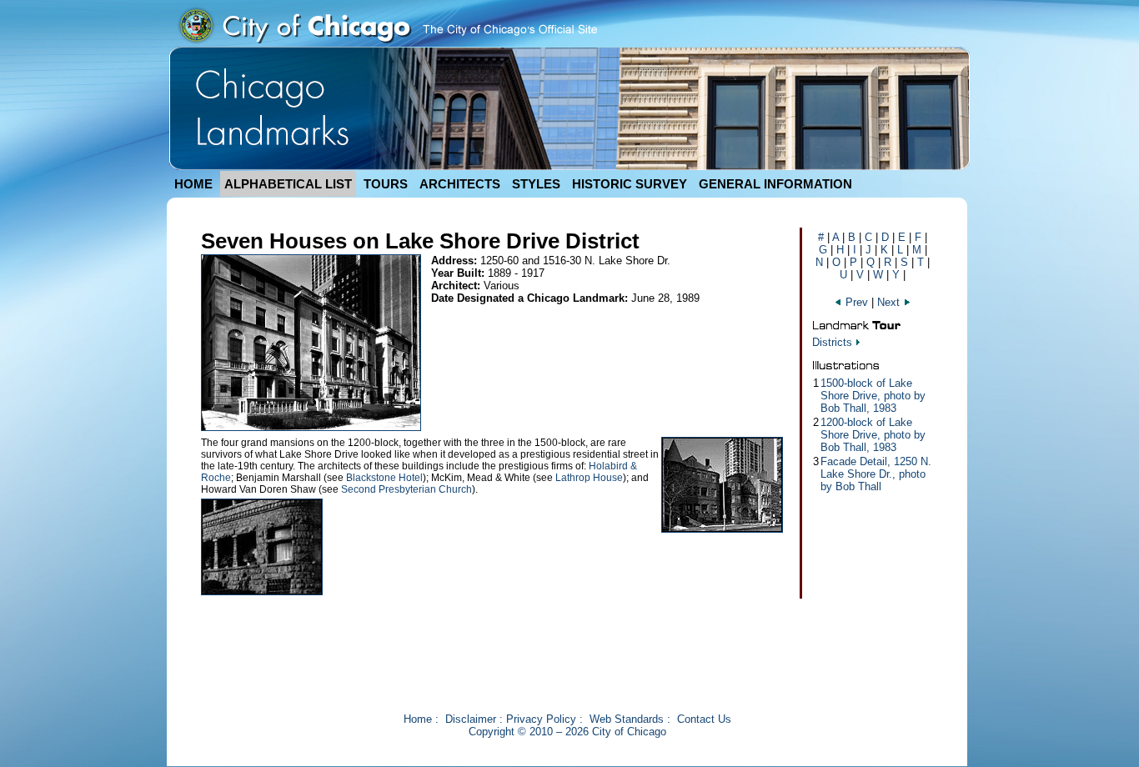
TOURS (386, 184)
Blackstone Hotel (384, 478)
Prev (856, 302)
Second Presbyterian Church (406, 489)
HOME (193, 184)
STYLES (536, 184)
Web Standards (627, 719)
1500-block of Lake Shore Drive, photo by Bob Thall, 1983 (873, 395)
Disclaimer (470, 719)
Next (890, 302)
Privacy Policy (541, 719)
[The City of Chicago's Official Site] (387, 43)
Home (418, 719)
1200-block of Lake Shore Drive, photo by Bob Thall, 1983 (873, 435)
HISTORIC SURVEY (629, 184)
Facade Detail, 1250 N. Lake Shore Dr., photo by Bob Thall (875, 474)
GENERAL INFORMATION (775, 184)
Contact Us (704, 719)
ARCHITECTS (459, 184)
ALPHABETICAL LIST (288, 184)
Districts (832, 342)
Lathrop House (589, 478)
